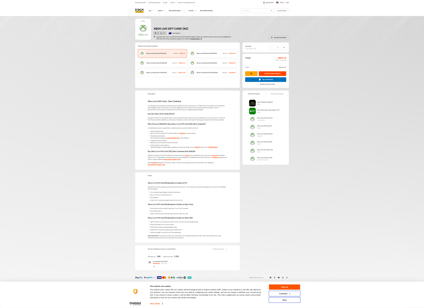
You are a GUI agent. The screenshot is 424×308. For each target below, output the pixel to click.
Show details (155, 304)
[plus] (284, 47)
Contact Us (216, 157)
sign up (214, 155)
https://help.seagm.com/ (172, 159)
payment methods (173, 138)
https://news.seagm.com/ (156, 165)
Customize (283, 293)
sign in (187, 155)
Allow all (284, 287)
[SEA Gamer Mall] (139, 11)
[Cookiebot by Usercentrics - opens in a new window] (135, 303)
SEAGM (182, 133)
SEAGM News (213, 147)
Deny (285, 300)
